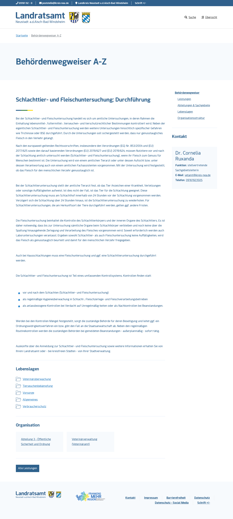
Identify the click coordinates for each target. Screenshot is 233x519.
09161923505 (194, 180)
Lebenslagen (185, 111)
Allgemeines (30, 399)
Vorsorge (28, 392)
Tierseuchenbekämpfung (38, 386)
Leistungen (184, 99)
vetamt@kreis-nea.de (197, 175)
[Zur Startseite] (53, 17)
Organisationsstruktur (191, 118)
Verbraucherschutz (34, 406)
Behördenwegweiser (187, 92)
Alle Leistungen (27, 468)
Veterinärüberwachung (37, 379)
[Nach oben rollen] (225, 511)
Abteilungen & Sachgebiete (194, 105)
